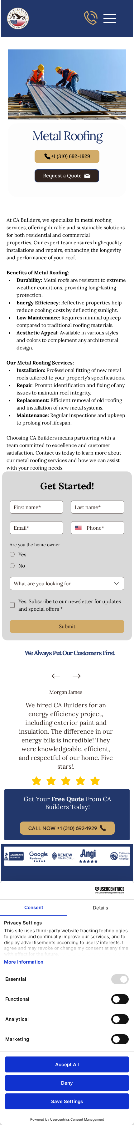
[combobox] (67, 583)
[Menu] (110, 18)
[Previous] (55, 676)
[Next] (76, 676)
